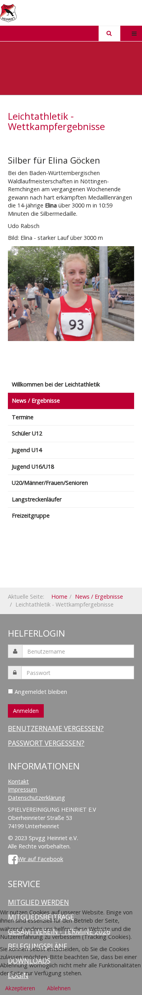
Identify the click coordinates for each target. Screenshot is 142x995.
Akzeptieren (20, 988)
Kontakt (18, 781)
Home (59, 596)
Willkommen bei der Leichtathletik (56, 384)
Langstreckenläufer (37, 499)
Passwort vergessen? (46, 743)
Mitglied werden (38, 902)
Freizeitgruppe (31, 515)
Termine (23, 417)
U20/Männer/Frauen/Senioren (50, 482)
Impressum (22, 789)
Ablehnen (59, 988)
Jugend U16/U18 (33, 466)
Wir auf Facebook (40, 859)
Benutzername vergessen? (56, 728)
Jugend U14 (27, 450)
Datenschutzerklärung (36, 797)
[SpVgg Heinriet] (8, 13)
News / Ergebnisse (36, 400)
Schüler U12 (27, 433)
